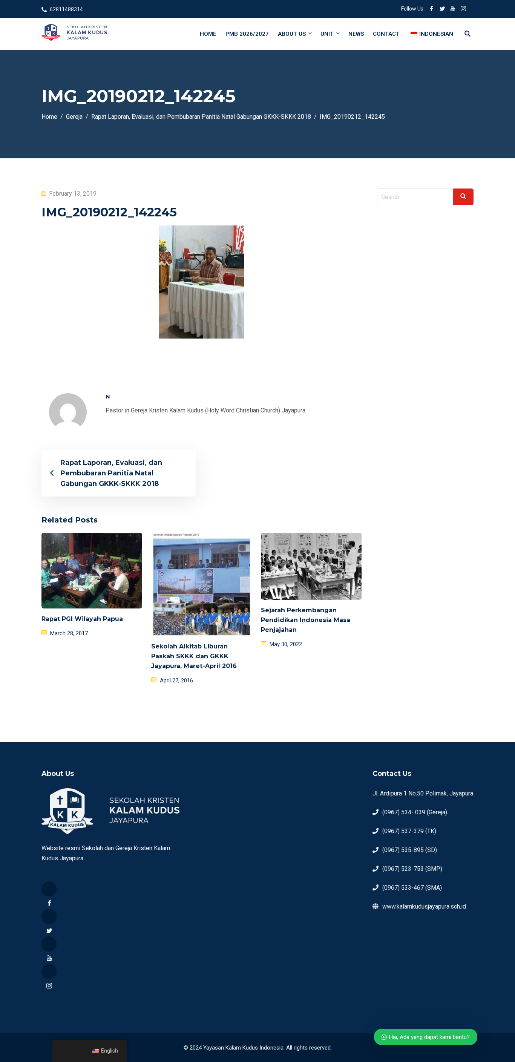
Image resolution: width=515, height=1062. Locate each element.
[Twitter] (49, 916)
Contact (386, 34)
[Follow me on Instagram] (463, 9)
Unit (327, 34)
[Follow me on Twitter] (442, 9)
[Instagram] (49, 971)
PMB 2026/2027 (247, 34)
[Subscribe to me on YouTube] (452, 9)
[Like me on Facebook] (431, 9)
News (356, 34)
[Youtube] (49, 944)
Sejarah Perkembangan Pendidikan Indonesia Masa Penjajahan (305, 620)
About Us (292, 34)
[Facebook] (49, 888)
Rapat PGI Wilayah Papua (82, 618)
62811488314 (66, 9)
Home (208, 34)
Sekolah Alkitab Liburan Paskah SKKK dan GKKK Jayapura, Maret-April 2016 (194, 656)
